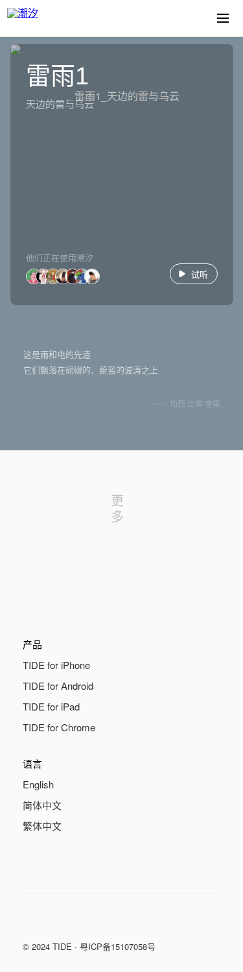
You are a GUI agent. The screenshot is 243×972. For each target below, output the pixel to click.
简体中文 (42, 805)
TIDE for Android (58, 685)
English (38, 784)
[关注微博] (56, 923)
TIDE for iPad (51, 706)
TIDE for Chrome (59, 727)
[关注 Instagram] (82, 923)
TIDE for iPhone (56, 665)
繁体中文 (42, 825)
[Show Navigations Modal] (223, 18)
